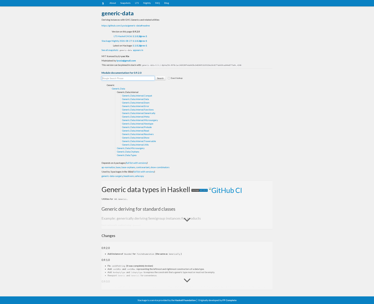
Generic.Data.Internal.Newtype (137, 123)
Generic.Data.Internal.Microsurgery (140, 120)
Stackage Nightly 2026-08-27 (117, 40)
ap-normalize (108, 167)
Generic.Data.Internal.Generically (138, 113)
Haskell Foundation (185, 300)
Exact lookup (177, 78)
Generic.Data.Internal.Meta (135, 116)
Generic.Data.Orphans (128, 151)
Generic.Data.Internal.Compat (137, 95)
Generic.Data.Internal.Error (135, 106)
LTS (137, 2)
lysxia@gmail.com (126, 60)
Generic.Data (118, 88)
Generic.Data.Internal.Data (135, 99)
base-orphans (128, 167)
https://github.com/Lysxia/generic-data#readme (126, 25)
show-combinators (159, 167)
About (113, 2)
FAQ (157, 2)
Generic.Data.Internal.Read (135, 130)
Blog (166, 2)
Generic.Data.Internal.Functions (138, 109)
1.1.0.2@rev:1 (140, 36)
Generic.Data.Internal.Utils (135, 144)
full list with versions (136, 162)
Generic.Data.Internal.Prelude (137, 127)
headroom (129, 176)
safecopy (139, 176)
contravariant (143, 167)
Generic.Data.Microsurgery (130, 148)
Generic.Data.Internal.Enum (135, 102)
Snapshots (125, 2)
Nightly (147, 2)
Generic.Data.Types (127, 155)
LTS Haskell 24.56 (123, 36)
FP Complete (230, 300)
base (118, 167)
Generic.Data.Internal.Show (135, 137)
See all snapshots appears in (122, 50)
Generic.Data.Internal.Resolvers (138, 134)
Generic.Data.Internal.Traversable (139, 141)
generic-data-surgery (112, 176)
